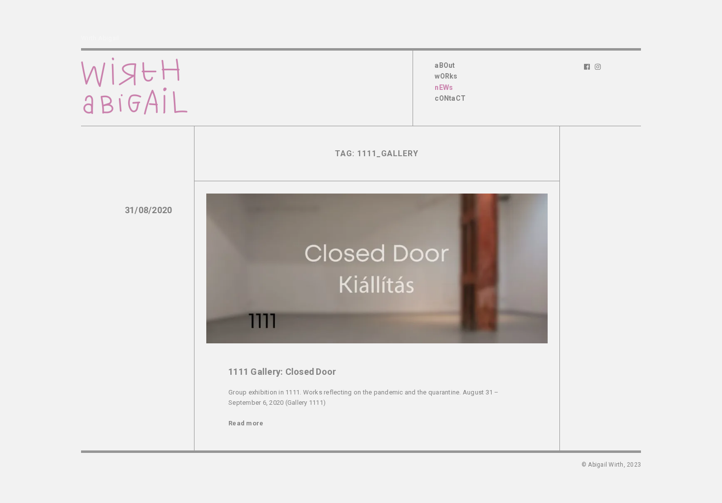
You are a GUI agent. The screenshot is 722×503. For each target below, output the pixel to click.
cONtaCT (450, 98)
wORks (446, 76)
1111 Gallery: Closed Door (282, 371)
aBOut (445, 65)
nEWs (444, 87)
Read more (245, 423)
